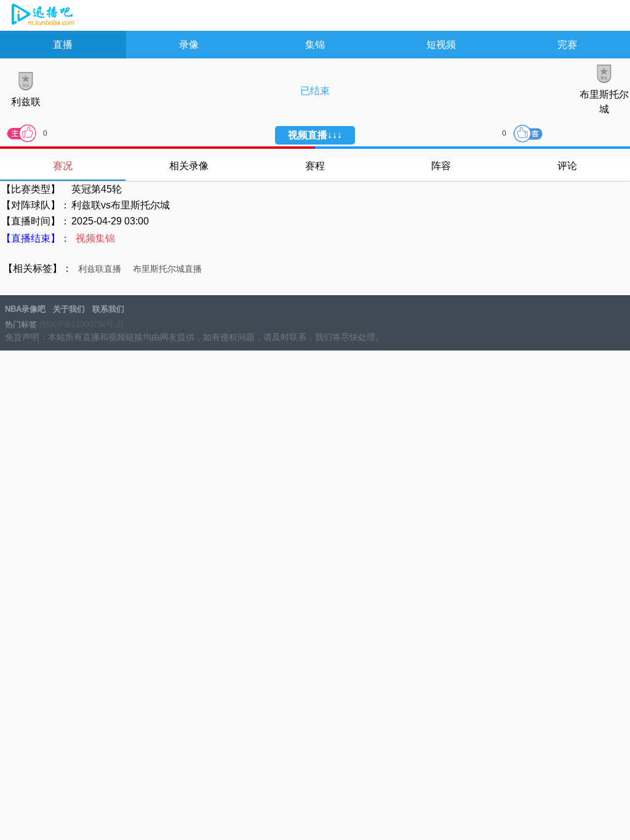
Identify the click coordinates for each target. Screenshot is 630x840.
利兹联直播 (99, 269)
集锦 (315, 44)
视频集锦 (95, 238)
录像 (189, 44)
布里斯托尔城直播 (167, 269)
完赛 (567, 44)
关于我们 (69, 309)
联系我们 (108, 309)
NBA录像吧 (41, 16)
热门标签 (21, 324)
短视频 (441, 44)
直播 (63, 44)
